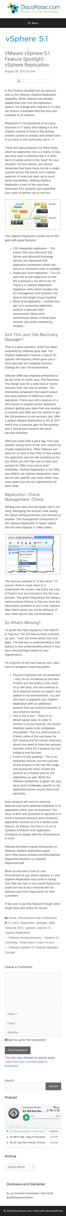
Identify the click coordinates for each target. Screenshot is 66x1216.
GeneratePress (54, 1210)
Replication (27, 922)
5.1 (10, 922)
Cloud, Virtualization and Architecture (32, 918)
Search (9, 1080)
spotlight (41, 922)
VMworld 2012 (14, 927)
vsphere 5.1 (44, 927)
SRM (52, 922)
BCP (16, 922)
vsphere (30, 927)
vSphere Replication (17, 932)
